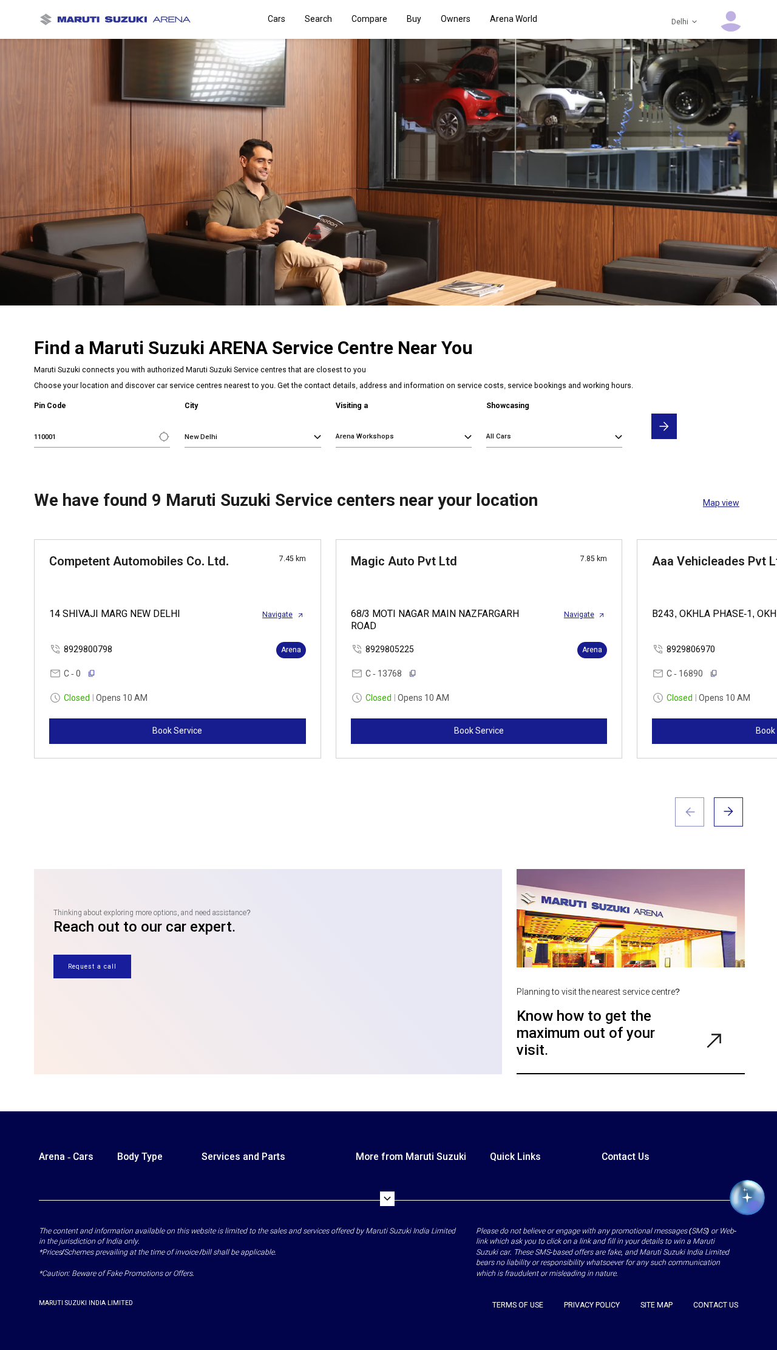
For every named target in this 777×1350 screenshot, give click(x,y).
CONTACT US (715, 1305)
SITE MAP (656, 1305)
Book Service (177, 730)
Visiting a (352, 405)
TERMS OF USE (517, 1305)
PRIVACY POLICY (592, 1305)
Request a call (92, 966)
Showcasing (507, 405)
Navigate (277, 614)
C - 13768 (383, 673)
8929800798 (88, 649)
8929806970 (691, 649)
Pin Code (50, 405)
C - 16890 (685, 673)
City (191, 405)
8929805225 (389, 649)
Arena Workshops (365, 436)
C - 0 (72, 673)
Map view (721, 503)
